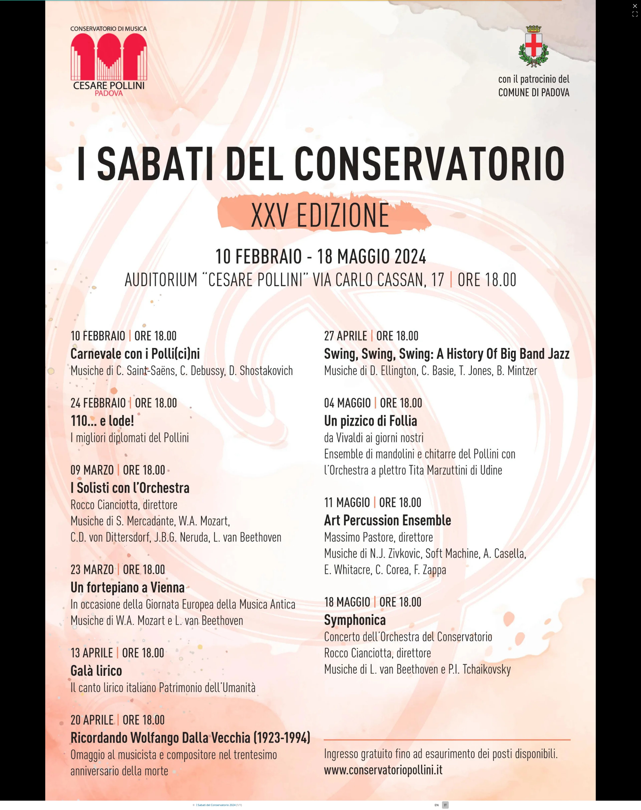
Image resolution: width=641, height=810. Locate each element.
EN (437, 805)
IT (445, 805)
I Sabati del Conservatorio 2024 (219, 805)
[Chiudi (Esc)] (635, 6)
